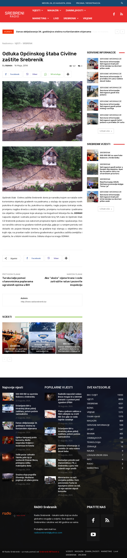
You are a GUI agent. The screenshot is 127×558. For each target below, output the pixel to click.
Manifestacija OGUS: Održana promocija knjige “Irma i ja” (111, 184)
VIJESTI (18, 43)
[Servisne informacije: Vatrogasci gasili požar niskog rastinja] (92, 105)
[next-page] (10, 359)
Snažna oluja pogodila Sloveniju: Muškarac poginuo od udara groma (27, 477)
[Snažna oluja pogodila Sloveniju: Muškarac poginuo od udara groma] (8, 477)
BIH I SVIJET (41, 342)
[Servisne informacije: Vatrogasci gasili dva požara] (92, 91)
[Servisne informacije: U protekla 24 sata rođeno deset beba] (92, 77)
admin (8, 65)
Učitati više (105, 131)
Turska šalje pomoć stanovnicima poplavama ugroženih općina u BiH (17, 281)
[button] (122, 3)
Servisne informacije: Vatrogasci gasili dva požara (110, 92)
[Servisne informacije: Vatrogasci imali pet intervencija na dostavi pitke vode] (92, 63)
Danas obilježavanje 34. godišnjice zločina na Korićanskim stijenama (69, 349)
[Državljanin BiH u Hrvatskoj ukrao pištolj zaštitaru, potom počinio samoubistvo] (42, 338)
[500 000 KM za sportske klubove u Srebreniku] (15, 338)
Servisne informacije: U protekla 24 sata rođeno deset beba (111, 79)
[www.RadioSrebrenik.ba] (15, 514)
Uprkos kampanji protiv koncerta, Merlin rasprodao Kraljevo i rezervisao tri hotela (60, 31)
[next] (122, 32)
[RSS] (121, 14)
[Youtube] (93, 535)
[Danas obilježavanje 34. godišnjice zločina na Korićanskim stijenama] (69, 338)
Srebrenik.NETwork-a (49, 552)
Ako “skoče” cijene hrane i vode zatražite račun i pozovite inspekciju (63, 281)
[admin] (11, 300)
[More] (67, 74)
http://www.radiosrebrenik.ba (33, 302)
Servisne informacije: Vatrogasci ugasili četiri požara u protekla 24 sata (112, 120)
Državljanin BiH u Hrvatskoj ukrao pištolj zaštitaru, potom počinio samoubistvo (42, 348)
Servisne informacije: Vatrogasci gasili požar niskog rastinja (110, 106)
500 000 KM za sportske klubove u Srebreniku (15, 350)
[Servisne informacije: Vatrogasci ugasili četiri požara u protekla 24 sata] (92, 118)
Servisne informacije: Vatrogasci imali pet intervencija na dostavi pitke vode (110, 65)
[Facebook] (114, 14)
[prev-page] (4, 359)
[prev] (117, 32)
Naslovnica (7, 43)
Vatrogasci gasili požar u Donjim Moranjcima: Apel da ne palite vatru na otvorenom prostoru (111, 170)
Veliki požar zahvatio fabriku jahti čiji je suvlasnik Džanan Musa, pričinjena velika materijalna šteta (27, 460)
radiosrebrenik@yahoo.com (48, 532)
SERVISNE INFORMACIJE (111, 59)
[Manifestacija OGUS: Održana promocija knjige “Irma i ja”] (92, 182)
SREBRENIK (27, 43)
